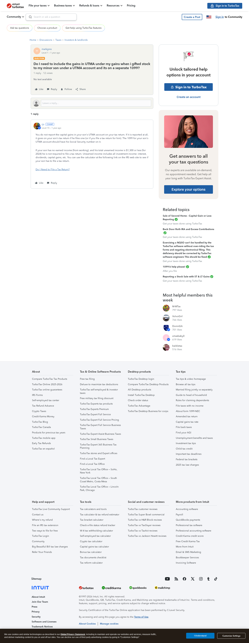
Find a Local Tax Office (92, 464)
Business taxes (63, 5)
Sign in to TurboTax (191, 87)
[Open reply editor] (92, 103)
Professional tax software (189, 525)
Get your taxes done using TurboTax (182, 223)
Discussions (45, 40)
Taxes (58, 40)
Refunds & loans (89, 5)
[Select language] (208, 17)
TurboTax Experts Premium (94, 409)
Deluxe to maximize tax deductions (99, 384)
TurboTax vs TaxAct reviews (142, 530)
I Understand (200, 636)
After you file (170, 271)
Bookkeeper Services (187, 557)
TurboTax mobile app (43, 438)
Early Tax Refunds (41, 443)
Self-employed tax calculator (95, 536)
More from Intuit (184, 546)
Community (14, 16)
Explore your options (188, 189)
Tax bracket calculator (91, 519)
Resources (113, 5)
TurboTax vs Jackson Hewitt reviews (147, 536)
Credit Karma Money (43, 416)
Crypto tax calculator (91, 541)
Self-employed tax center (45, 400)
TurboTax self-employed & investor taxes (99, 391)
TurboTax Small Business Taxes (96, 439)
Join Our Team (40, 601)
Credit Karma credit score (190, 536)
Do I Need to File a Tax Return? (53, 169)
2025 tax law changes (187, 464)
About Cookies (87, 623)
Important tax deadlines (188, 454)
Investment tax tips (186, 443)
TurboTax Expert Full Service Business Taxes (100, 427)
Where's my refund (42, 519)
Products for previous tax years (48, 432)
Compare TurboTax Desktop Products (148, 384)
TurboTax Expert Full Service (95, 414)
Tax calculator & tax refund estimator (99, 514)
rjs (43, 124)
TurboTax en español (43, 448)
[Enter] (29, 17)
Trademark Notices (42, 626)
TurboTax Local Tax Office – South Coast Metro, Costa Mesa (98, 480)
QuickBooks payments (188, 519)
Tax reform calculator (91, 562)
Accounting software (187, 509)
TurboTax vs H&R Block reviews (145, 519)
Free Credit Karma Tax (188, 541)
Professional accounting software (193, 530)
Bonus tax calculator (91, 552)
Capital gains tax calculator (94, 546)
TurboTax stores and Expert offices (98, 453)
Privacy (35, 611)
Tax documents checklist (93, 557)
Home (33, 40)
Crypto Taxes (39, 411)
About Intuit (38, 596)
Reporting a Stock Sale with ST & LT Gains (186, 276)
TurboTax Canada (41, 427)
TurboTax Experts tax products (96, 403)
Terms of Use (141, 617)
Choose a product (47, 27)
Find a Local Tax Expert (92, 458)
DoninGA (177, 326)
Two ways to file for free (45, 530)
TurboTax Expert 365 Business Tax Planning (98, 446)
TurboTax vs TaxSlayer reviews (144, 525)
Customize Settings (231, 636)
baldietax (177, 345)
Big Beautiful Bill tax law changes (50, 546)
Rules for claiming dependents (192, 400)
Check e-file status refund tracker (97, 525)
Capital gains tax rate (187, 421)
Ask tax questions (19, 27)
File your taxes (38, 5)
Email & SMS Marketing (188, 552)
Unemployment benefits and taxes (194, 438)
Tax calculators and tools (93, 509)
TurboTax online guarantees (47, 389)
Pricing (131, 5)
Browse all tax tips (185, 384)
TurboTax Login (40, 536)
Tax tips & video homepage (191, 379)
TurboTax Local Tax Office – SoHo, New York (98, 471)
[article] (92, 154)
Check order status (138, 400)
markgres (47, 49)
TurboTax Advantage (139, 405)
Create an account (189, 97)
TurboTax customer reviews (142, 509)
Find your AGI (183, 432)
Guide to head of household (191, 395)
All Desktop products (139, 389)
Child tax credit (184, 448)
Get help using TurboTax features (83, 27)
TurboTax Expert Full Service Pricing (99, 419)
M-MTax (176, 306)
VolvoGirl (177, 316)
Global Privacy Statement (72, 634)
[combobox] (51, 17)
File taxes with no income (189, 405)
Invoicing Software (186, 562)
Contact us (37, 514)
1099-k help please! (174, 266)
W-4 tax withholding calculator (96, 530)
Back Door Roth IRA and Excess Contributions (188, 229)
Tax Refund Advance (43, 405)
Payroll (179, 514)
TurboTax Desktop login (141, 379)
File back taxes (184, 427)
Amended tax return (187, 416)
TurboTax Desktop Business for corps (148, 411)
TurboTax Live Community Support (51, 509)
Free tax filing (87, 379)
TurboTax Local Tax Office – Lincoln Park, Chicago (99, 488)
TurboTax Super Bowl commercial (146, 514)
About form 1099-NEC (188, 411)
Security (36, 616)
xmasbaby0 (178, 336)
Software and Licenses (44, 621)
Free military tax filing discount (96, 398)
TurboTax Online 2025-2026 (47, 384)
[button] (192, 17)
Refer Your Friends (42, 552)
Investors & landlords (76, 40)
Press (34, 606)
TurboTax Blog (40, 421)
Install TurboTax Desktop (141, 395)
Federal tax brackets (186, 459)
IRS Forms (37, 395)
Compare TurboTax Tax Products (49, 379)
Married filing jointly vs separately (194, 389)
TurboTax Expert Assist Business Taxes (100, 434)
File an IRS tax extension (45, 525)
